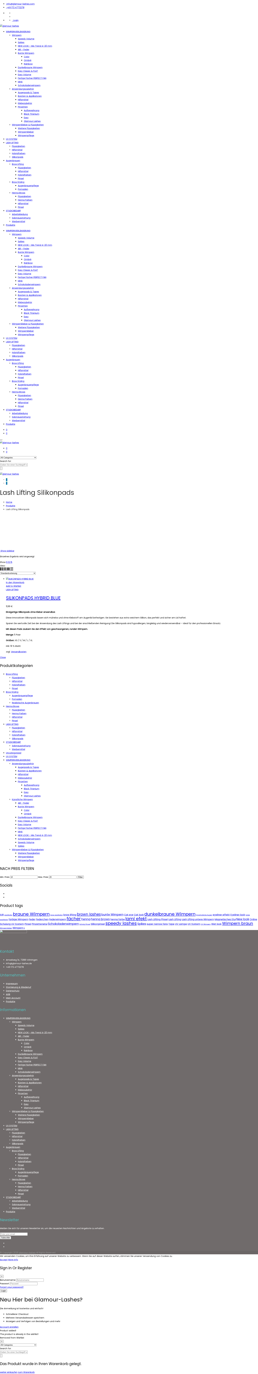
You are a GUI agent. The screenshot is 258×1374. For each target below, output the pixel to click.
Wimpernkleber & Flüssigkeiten (28, 124)
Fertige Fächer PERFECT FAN (32, 78)
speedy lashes (121, 923)
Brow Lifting (18, 164)
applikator (8, 915)
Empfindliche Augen (204, 915)
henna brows (100, 919)
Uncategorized (13, 752)
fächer (74, 919)
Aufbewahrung (31, 110)
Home (9, 502)
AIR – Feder (23, 49)
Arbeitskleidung (20, 214)
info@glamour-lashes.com (21, 3)
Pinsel (21, 178)
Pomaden (23, 189)
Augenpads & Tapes (28, 92)
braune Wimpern (31, 914)
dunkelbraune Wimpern (170, 914)
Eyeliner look (237, 914)
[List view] (11, 569)
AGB (8, 994)
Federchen (42, 919)
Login (16, 20)
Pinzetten (23, 106)
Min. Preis (4, 877)
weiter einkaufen (8, 1372)
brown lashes (89, 914)
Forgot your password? (12, 1287)
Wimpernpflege (26, 135)
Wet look (216, 924)
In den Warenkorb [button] (15, 582)
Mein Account (13, 997)
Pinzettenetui (39, 924)
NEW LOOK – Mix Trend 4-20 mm (35, 45)
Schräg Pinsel (84, 924)
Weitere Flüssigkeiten (29, 128)
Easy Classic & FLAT (28, 71)
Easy (26, 117)
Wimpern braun (237, 923)
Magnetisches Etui (225, 919)
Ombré (27, 60)
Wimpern (17, 35)
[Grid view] (1, 569)
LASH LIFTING (12, 142)
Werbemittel (18, 221)
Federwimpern (57, 919)
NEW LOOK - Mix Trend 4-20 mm (35, 835)
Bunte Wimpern (26, 53)
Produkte (10, 225)
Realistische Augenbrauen (25, 702)
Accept (4, 1259)
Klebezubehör (25, 103)
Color (26, 56)
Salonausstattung (21, 217)
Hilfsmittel (23, 99)
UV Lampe (181, 924)
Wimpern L (19, 928)
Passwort (4, 1283)
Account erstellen (9, 1326)
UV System (194, 924)
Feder (32, 919)
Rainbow (28, 63)
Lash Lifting (174, 919)
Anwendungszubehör (23, 88)
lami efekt (136, 919)
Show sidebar (7, 550)
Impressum (12, 983)
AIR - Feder (23, 803)
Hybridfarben (18, 153)
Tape (171, 924)
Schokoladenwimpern (29, 85)
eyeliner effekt (221, 914)
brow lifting (69, 914)
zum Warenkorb (26, 1372)
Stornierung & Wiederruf (18, 987)
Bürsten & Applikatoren (30, 96)
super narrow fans (157, 924)
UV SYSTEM (11, 139)
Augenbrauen (13, 160)
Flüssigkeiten (18, 146)
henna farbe (117, 919)
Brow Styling (18, 182)
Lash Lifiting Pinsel (157, 919)
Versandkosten (18, 651)
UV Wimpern (206, 924)
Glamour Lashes (32, 121)
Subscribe (5, 1238)
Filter (80, 877)
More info (13, 1259)
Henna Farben (25, 199)
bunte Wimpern (112, 915)
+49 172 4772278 (15, 7)
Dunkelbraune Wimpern (30, 67)
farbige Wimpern (18, 919)
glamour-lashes (27, 1252)
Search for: (5, 461)
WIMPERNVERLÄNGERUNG (18, 31)
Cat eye (128, 914)
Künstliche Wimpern (22, 799)
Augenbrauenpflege (28, 185)
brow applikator (56, 915)
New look (242, 919)
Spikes (21, 42)
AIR (2, 914)
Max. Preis (43, 877)
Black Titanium (31, 114)
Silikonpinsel (98, 924)
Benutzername (8, 1279)
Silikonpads (17, 157)
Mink (20, 81)
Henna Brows (18, 192)
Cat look (139, 914)
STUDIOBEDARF (13, 210)
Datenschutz (12, 990)
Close (3, 657)
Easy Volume (24, 74)
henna (85, 919)
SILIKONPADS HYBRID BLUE (33, 598)
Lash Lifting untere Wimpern (198, 919)
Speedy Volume (26, 38)
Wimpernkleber (26, 131)
